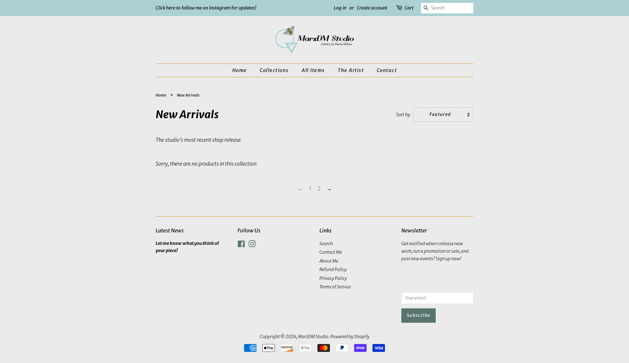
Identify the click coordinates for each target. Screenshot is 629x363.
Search (326, 243)
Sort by (403, 115)
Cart (409, 8)
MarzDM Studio (313, 336)
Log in (340, 8)
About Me (328, 261)
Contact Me (330, 252)
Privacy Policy (333, 278)
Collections (274, 70)
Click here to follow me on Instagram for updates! (206, 8)
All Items (313, 70)
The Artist (351, 70)
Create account (372, 8)
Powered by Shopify (350, 336)
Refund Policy (333, 269)
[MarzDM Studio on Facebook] (241, 245)
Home (239, 70)
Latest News (170, 230)
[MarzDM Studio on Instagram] (252, 245)
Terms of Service (335, 287)
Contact (387, 70)
